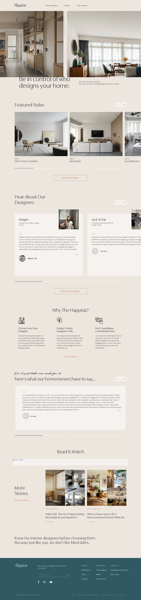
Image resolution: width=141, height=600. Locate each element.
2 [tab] (56, 281)
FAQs (73, 595)
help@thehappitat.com (118, 570)
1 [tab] (28, 281)
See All (17, 159)
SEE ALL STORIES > (22, 500)
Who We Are (86, 570)
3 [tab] (84, 281)
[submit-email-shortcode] (67, 575)
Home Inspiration (52, 509)
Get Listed (115, 574)
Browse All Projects (70, 178)
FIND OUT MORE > (70, 357)
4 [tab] (111, 281)
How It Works (82, 6)
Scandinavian (132, 161)
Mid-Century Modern (26, 161)
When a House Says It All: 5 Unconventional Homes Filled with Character (106, 515)
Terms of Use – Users (107, 595)
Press (84, 574)
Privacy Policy (121, 595)
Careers (85, 579)
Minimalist (75, 161)
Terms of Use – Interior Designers (87, 595)
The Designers (51, 6)
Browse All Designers (70, 291)
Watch (67, 6)
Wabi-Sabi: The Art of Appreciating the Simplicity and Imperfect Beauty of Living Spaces (64, 515)
